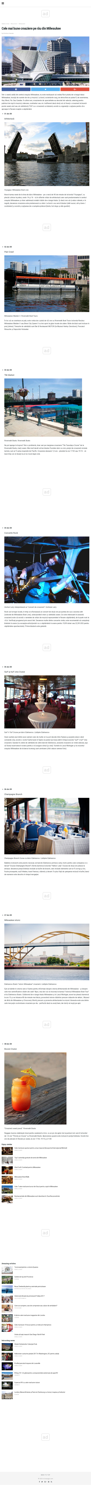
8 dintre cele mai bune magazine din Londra (29, 1315)
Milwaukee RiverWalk (21, 1177)
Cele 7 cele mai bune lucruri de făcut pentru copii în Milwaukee (36, 1186)
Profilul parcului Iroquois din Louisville (27, 1363)
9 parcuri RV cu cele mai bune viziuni (27, 1382)
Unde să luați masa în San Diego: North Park (29, 1334)
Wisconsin (14, 24)
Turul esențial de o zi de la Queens (26, 1267)
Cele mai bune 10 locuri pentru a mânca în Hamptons (32, 1325)
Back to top (45, 1475)
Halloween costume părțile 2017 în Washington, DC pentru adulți (36, 1354)
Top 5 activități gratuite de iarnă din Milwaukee (30, 1158)
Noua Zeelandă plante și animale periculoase (30, 1286)
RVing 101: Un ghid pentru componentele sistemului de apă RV (36, 1373)
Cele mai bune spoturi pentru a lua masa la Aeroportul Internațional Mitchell (40, 1148)
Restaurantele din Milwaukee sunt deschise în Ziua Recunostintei (37, 1196)
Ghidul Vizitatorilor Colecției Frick (25, 1344)
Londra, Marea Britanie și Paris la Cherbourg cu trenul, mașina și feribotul (39, 1392)
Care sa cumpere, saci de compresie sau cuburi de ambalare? (35, 1306)
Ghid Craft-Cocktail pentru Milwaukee (27, 1167)
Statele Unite (5, 24)
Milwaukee (22, 24)
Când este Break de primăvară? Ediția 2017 (29, 1296)
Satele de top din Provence (23, 1277)
